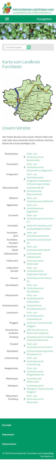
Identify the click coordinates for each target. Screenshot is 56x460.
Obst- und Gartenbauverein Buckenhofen (35, 156)
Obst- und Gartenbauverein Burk (38, 234)
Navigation (44, 19)
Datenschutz (9, 443)
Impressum (8, 434)
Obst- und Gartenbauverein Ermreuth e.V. (40, 218)
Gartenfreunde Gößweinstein (34, 255)
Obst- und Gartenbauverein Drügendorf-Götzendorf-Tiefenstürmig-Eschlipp (39, 179)
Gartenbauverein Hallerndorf (35, 262)
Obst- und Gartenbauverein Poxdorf (39, 345)
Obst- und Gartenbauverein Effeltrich (40, 199)
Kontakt (6, 425)
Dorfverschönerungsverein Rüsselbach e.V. (40, 352)
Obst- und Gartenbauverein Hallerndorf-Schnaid (37, 271)
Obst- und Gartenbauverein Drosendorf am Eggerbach (39, 167)
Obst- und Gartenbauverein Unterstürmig (35, 361)
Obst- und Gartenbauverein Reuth (38, 248)
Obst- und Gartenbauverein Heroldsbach (35, 288)
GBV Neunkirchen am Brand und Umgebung (37, 331)
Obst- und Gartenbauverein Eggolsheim (35, 208)
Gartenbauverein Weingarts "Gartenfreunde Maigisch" (40, 388)
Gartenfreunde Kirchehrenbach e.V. (36, 307)
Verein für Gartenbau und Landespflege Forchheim (39, 227)
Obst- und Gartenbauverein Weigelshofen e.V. (35, 371)
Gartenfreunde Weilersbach (34, 380)
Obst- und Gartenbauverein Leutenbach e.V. (35, 315)
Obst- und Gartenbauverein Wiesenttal (35, 399)
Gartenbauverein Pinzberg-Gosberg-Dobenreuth (40, 338)
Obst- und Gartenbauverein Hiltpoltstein (35, 298)
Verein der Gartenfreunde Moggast (39, 324)
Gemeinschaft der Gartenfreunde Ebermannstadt (35, 190)
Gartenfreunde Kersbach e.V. (39, 241)
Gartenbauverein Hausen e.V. (39, 279)
